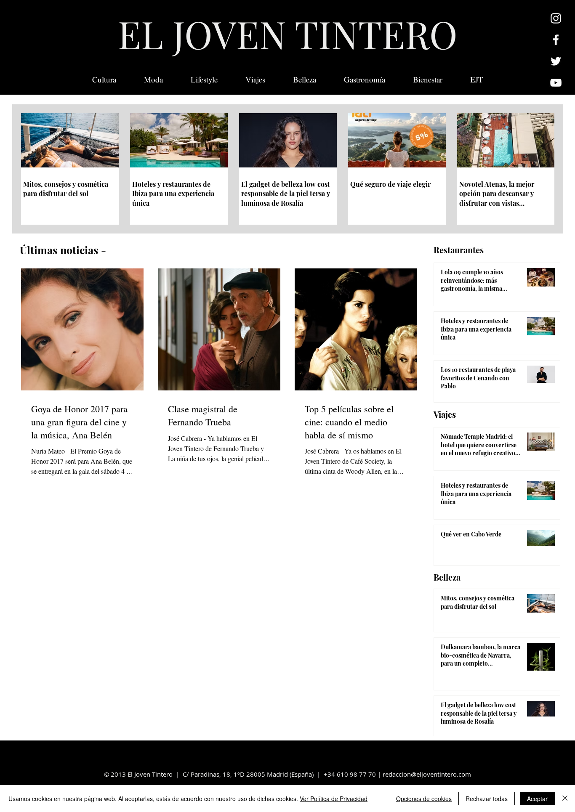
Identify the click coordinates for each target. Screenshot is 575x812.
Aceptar (537, 798)
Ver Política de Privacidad (333, 798)
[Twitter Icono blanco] (556, 61)
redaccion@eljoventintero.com (427, 774)
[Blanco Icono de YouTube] (556, 83)
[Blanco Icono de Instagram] (556, 18)
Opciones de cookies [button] (424, 798)
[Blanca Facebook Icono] (556, 40)
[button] (476, 79)
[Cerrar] (565, 798)
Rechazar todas (487, 798)
